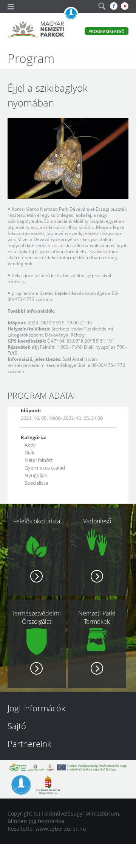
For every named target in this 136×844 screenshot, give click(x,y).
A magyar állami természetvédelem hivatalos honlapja (71, 14)
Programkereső (106, 31)
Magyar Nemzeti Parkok (36, 30)
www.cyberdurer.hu (61, 828)
